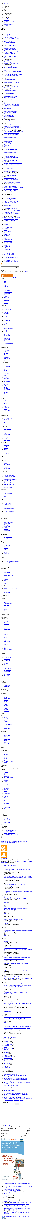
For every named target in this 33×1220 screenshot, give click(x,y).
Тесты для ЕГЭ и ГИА (9, 260)
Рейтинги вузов (8, 41)
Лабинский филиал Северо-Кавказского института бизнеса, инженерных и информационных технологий (18, 977)
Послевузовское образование (11, 133)
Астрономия (7, 249)
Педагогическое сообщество (11, 257)
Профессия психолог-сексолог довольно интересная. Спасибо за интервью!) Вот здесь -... (17, 1203)
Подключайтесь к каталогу (11, 120)
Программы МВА (8, 141)
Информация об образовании (11, 1189)
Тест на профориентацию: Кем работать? (14, 1097)
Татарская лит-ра (8, 1048)
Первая (2, 864)
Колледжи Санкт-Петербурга (11, 82)
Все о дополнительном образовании (13, 131)
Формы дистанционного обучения (13, 163)
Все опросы (7, 1125)
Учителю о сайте (8, 258)
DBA (5, 146)
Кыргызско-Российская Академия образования (16, 963)
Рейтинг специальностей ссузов (12, 182)
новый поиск (4, 858)
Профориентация (8, 24)
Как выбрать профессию (10, 198)
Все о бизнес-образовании (10, 149)
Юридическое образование (11, 45)
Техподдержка (12, 1216)
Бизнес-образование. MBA (11, 160)
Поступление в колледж (10, 90)
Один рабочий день (9, 205)
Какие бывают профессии (10, 202)
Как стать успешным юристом (12, 46)
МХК (5, 238)
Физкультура (7, 236)
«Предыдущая (8, 864)
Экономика (7, 246)
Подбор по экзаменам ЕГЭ (11, 173)
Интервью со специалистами (11, 206)
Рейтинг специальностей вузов (12, 180)
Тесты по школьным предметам (12, 217)
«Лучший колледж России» (11, 96)
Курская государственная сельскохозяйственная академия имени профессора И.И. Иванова (16, 897)
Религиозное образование (10, 55)
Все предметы (4, 1070)
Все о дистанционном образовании (13, 164)
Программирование (9, 52)
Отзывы (6, 902)
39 (26, 864)
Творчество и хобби (9, 116)
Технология (7, 245)
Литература (7, 234)
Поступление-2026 (9, 21)
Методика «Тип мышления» (11, 1085)
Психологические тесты (10, 220)
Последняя (13, 865)
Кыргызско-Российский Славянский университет (17, 970)
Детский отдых (8, 118)
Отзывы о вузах (8, 40)
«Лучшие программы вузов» (11, 63)
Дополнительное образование (11, 150)
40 (28, 864)
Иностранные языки (9, 114)
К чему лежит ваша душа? (10, 1096)
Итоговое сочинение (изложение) (12, 71)
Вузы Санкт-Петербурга (10, 37)
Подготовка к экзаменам (10, 111)
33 (13, 864)
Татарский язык (8, 242)
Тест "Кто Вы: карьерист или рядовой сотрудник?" (17, 1082)
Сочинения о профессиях (10, 208)
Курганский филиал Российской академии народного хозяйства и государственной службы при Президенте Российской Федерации (18, 878)
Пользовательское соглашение (23, 1216)
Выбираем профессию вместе (11, 212)
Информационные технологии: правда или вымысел (17, 1091)
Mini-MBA (6, 145)
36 (20, 864)
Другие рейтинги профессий (11, 213)
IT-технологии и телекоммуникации (13, 51)
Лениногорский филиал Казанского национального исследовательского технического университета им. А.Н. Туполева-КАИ (17, 1003)
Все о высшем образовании (11, 75)
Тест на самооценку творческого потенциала (15, 1078)
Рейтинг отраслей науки (10, 178)
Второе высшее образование (11, 134)
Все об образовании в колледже (12, 92)
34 (15, 864)
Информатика (7, 231)
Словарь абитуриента (9, 66)
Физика (6, 232)
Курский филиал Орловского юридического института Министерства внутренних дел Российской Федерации (18, 949)
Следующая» (6, 865)
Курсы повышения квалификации (13, 104)
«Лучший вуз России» (9, 42)
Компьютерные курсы (9, 109)
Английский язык (8, 239)
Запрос (6, 1193)
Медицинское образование (11, 189)
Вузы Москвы (7, 35)
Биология (6, 225)
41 (30, 864)
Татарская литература (9, 243)
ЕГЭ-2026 (6, 18)
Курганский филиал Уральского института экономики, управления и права (15, 885)
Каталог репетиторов (9, 253)
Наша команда (4, 1216)
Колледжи (3, 396)
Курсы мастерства (8, 115)
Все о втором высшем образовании (13, 74)
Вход (2, 839)
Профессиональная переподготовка (13, 129)
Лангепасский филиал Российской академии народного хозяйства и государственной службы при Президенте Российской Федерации (17, 985)
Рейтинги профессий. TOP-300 (12, 210)
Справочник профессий (10, 195)
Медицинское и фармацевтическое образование (16, 57)
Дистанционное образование (11, 38)
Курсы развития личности (10, 112)
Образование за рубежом (10, 67)
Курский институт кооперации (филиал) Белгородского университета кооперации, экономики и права (18, 930)
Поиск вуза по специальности (11, 171)
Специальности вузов (9, 60)
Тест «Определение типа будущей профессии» (16, 1094)
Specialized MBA (8, 144)
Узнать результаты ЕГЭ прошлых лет (13, 1192)
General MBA (7, 142)
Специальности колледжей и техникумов (14, 169)
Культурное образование (10, 56)
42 (1, 865)
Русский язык (7, 223)
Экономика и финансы (10, 49)
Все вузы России (8, 34)
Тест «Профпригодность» (10, 1090)
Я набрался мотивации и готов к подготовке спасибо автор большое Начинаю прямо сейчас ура (17, 1212)
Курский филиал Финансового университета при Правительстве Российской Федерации (17, 958)
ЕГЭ (5, 70)
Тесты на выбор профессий (11, 219)
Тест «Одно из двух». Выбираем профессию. (15, 1093)
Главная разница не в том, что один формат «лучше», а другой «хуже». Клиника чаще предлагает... (18, 1184)
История (6, 228)
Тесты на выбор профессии (11, 199)
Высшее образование (9, 156)
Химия (5, 230)
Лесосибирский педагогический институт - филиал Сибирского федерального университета (17, 1017)
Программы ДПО (8, 124)
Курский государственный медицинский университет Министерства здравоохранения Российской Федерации (15, 908)
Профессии (4, 679)
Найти (16, 267)
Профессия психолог (9, 53)
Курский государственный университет (14, 919)
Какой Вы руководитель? (10, 1074)
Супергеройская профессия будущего (13, 1100)
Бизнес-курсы (7, 108)
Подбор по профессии (9, 62)
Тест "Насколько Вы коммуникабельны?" (14, 1083)
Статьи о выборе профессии (11, 201)
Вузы (14, 277)
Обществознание (8, 227)
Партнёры (6, 25)
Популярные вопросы (15, 1181)
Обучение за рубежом (9, 22)
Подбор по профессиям (10, 175)
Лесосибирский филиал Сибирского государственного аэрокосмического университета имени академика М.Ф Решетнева (18, 1028)
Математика (7, 224)
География (6, 235)
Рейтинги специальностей (10, 99)
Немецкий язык (8, 241)
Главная (6, 3)
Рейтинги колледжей (9, 97)
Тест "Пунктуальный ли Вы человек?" (14, 1081)
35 (18, 864)
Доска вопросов (5, 1181)
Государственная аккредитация (12, 1190)
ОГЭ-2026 (6, 20)
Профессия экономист (9, 48)
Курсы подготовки (9, 103)
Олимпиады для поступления (11, 73)
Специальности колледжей (11, 86)
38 (24, 864)
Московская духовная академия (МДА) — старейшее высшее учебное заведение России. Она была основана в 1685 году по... (17, 1208)
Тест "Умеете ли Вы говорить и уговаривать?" (16, 1079)
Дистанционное (5, 565)
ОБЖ (5, 247)
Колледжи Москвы (9, 81)
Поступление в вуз (9, 68)
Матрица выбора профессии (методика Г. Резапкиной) (18, 1098)
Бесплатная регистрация (10, 254)
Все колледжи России (9, 79)
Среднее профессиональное (11, 157)
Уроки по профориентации (11, 261)
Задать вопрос (4, 1196)
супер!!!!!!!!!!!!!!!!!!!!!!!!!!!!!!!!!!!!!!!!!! (13, 1205)
